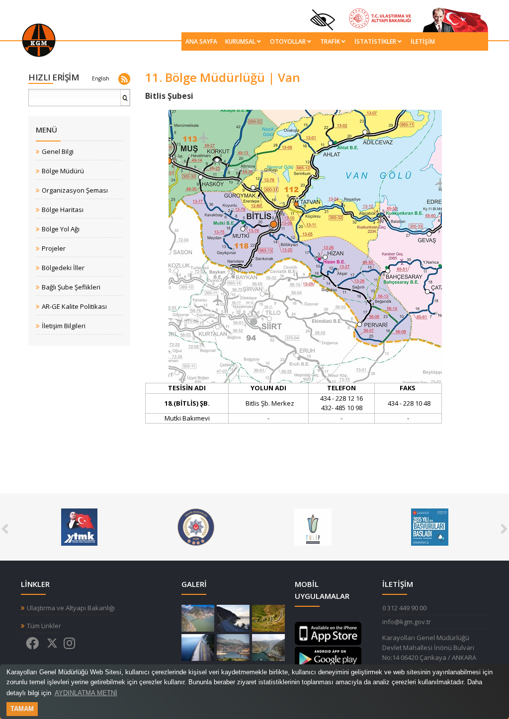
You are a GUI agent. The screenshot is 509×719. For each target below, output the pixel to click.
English (100, 78)
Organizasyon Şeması (75, 190)
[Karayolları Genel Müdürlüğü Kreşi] (432, 526)
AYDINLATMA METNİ (86, 693)
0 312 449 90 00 (404, 607)
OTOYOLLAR (288, 41)
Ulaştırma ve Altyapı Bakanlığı (71, 608)
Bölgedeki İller (63, 268)
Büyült (197, 618)
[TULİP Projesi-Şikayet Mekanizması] (199, 526)
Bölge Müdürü (63, 171)
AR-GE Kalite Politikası (74, 306)
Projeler (54, 248)
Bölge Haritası (63, 210)
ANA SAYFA (201, 41)
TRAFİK (330, 41)
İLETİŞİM (423, 41)
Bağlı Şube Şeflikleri (71, 287)
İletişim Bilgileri (63, 326)
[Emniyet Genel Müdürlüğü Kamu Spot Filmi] (82, 526)
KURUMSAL (240, 41)
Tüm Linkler (44, 626)
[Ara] (125, 101)
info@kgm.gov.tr (406, 621)
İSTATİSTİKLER (375, 41)
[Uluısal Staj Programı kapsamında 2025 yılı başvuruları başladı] (316, 526)
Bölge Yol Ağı (61, 229)
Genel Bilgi (58, 151)
